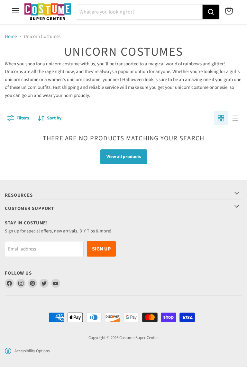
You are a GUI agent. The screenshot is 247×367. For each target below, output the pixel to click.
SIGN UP (101, 248)
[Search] (210, 12)
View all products (123, 157)
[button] (8, 351)
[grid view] (221, 118)
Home (11, 36)
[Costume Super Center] (47, 12)
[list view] (235, 118)
